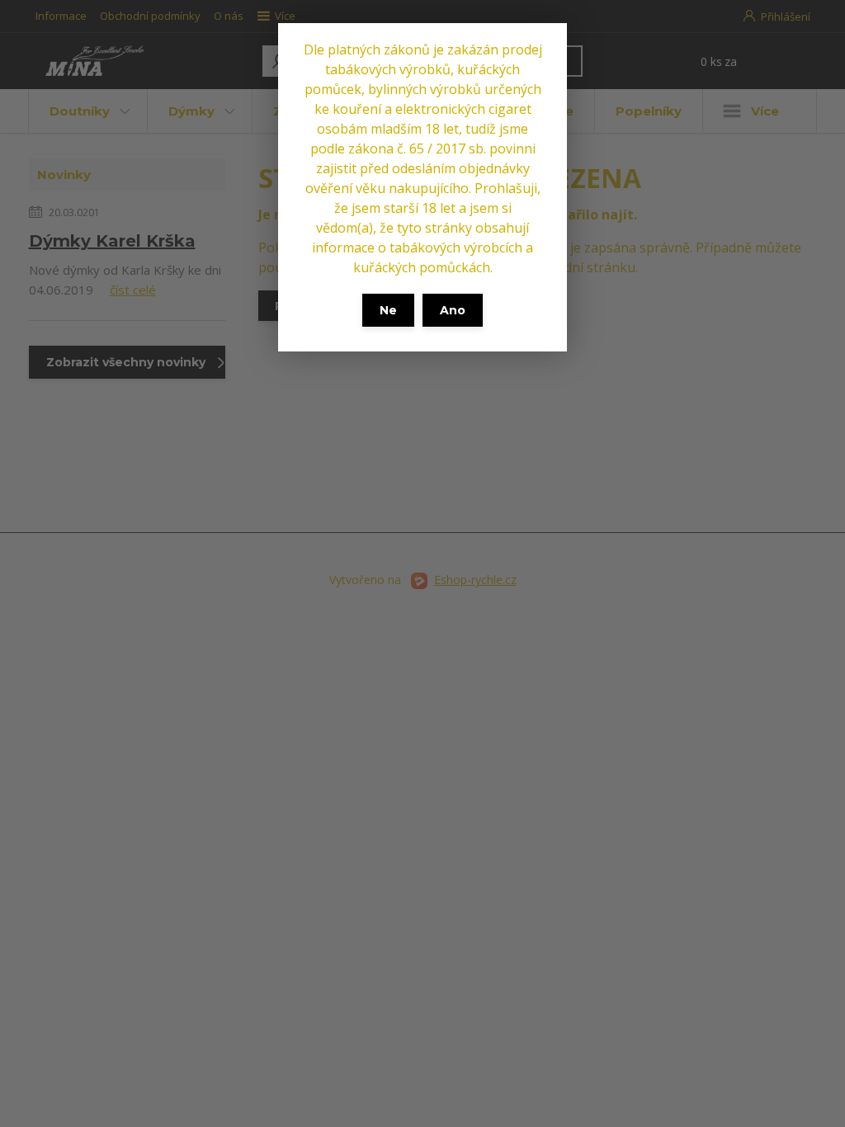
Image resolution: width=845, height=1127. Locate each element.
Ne (388, 310)
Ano (452, 310)
